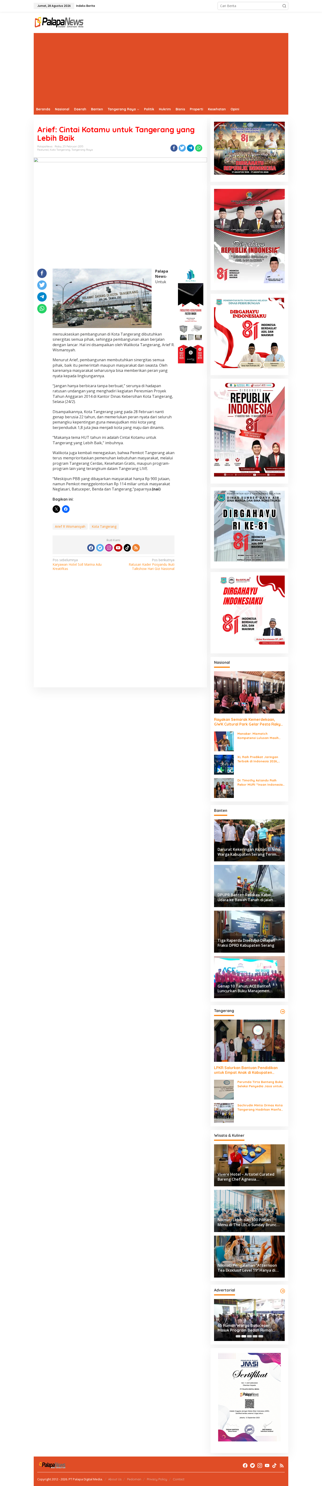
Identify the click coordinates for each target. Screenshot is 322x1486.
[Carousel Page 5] (260, 1336)
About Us (114, 1479)
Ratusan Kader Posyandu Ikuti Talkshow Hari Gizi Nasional (151, 564)
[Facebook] (91, 548)
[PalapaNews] (59, 22)
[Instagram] (109, 548)
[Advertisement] (161, 68)
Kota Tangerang (60, 149)
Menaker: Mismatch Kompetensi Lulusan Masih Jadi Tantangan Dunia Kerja (259, 736)
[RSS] (136, 548)
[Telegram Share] (190, 148)
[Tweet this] (182, 148)
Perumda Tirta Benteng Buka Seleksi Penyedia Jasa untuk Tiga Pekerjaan (260, 1084)
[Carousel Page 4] (255, 1336)
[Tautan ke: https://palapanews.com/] (282, 1011)
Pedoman (134, 1479)
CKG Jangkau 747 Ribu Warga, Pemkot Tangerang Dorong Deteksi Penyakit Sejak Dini (245, 1328)
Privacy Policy (157, 1479)
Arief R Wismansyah (70, 526)
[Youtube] (118, 548)
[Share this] (174, 148)
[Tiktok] (127, 548)
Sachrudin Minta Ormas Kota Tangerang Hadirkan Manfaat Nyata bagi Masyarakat (261, 1107)
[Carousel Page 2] (243, 1336)
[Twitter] (100, 548)
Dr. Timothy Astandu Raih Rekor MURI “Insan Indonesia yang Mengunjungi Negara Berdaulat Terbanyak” (260, 782)
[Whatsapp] (198, 148)
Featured (43, 149)
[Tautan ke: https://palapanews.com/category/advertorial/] (282, 1291)
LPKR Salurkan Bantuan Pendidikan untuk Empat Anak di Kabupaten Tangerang (246, 1070)
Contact (178, 1479)
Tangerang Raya (82, 149)
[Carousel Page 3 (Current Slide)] (249, 1336)
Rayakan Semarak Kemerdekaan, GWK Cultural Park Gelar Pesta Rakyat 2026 (249, 722)
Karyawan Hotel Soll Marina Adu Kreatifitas (77, 564)
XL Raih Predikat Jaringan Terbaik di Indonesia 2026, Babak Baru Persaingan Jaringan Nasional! (257, 759)
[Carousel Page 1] (238, 1336)
